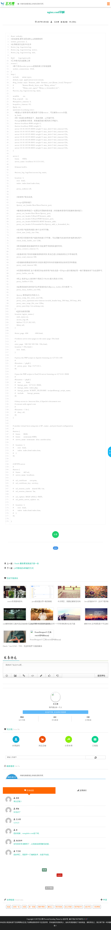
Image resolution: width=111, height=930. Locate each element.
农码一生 (16, 907)
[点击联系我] (55, 697)
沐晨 (24, 907)
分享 (55, 534)
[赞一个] (50, 676)
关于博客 (49, 884)
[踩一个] (58, 676)
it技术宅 (88, 907)
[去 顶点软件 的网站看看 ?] (8, 844)
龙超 (8, 907)
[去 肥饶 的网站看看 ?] (8, 813)
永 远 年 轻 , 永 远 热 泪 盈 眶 (55, 712)
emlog (53, 919)
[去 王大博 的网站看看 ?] (8, 823)
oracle (59, 868)
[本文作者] (51, 22)
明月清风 (59, 907)
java (55, 548)
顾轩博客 (41, 907)
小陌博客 (97, 907)
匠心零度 (68, 907)
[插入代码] (33, 676)
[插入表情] (7, 676)
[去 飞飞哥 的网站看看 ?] (8, 855)
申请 (105, 900)
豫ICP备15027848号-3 (76, 919)
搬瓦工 (50, 907)
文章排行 (83, 790)
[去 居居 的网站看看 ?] (8, 802)
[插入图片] (15, 676)
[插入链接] (24, 676)
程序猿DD (78, 907)
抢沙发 (65, 22)
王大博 (56, 22)
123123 (16, 823)
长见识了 (17, 812)
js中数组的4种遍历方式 (24, 568)
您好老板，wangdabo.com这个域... (27, 833)
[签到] (41, 676)
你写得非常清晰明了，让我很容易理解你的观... (32, 844)
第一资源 (32, 907)
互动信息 (30, 790)
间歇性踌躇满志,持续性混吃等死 (31, 775)
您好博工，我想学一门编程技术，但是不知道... (32, 855)
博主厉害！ (18, 801)
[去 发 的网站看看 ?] (8, 834)
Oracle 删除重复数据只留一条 (26, 563)
